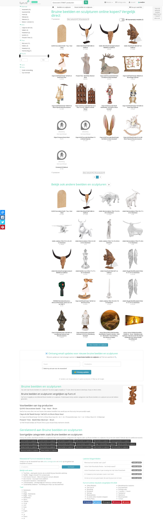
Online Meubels (91, 485)
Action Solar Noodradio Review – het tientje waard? (112, 466)
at (24, 518)
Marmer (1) (25, 19)
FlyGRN (25, 475)
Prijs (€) (23, 53)
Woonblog (90, 489)
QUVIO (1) (25, 35)
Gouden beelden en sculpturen (47, 441)
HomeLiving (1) (26, 51)
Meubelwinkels (91, 495)
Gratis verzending (27, 70)
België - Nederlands (29, 494)
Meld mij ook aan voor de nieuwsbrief (55, 368)
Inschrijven (71, 467)
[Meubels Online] (53, 7)
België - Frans (27, 496)
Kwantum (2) (26, 32)
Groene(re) (34, 2)
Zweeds (25, 501)
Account (132, 2)
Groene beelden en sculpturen (85, 444)
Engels (25, 511)
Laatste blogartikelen (91, 459)
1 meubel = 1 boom (124, 491)
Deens (25, 516)
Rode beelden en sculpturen (83, 447)
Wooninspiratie (122, 497)
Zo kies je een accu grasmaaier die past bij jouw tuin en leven (112, 478)
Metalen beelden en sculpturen (29, 447)
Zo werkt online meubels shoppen (97, 497)
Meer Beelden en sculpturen (98, 345)
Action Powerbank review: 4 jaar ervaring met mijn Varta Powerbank (112, 470)
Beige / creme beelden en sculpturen (105, 444)
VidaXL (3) (25, 30)
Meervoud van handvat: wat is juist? (112, 462)
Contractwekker (28, 482)
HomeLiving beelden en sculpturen (120, 441)
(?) (142, 19)
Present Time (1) (27, 37)
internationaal (41, 481)
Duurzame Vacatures (29, 481)
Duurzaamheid (122, 487)
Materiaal (24, 6)
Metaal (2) (25, 17)
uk (24, 514)
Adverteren (121, 495)
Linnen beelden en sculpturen (29, 441)
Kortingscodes (122, 489)
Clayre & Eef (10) (27, 28)
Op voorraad (26, 73)
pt (24, 509)
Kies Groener (27, 479)
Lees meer (158, 18)
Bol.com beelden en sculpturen (120, 447)
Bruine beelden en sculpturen (47, 447)
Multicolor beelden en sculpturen (126, 444)
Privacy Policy (91, 499)
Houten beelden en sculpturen (29, 444)
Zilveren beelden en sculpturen (66, 444)
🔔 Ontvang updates (81, 372)
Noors (25, 499)
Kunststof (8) (26, 12)
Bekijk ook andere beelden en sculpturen (79, 184)
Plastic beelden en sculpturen (47, 444)
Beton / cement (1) (28, 22)
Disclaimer (90, 491)
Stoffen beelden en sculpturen (83, 441)
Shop (23, 40)
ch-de (25, 503)
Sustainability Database (30, 484)
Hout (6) (24, 14)
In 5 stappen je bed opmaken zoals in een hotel (112, 474)
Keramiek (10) (26, 9)
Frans (25, 492)
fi (23, 513)
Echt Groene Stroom (29, 477)
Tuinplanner (121, 493)
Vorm (23, 65)
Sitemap (89, 493)
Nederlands (27, 490)
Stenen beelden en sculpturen (49, 450)
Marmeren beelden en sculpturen (30, 450)
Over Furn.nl (90, 487)
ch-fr (24, 505)
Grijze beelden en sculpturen (65, 447)
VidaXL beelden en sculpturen (101, 447)
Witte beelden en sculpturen (101, 441)
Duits (25, 507)
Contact (120, 499)
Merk (22, 25)
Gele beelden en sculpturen (65, 441)
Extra (23, 67)
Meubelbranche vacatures (126, 485)
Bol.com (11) (26, 43)
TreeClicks (26, 473)
